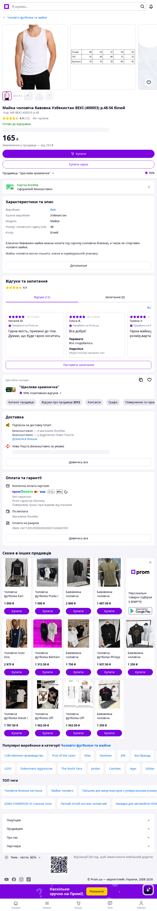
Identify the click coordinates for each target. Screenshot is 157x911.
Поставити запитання (78, 365)
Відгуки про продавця (61, 402)
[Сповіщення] (151, 6)
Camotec (115, 768)
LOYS (7, 768)
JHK (123, 755)
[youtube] (6, 879)
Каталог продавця (21, 402)
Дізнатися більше (24, 439)
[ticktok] (28, 879)
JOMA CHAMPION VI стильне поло (28, 804)
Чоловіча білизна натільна (23, 790)
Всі (149, 307)
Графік (113, 402)
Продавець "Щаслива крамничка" (26, 173)
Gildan (150, 768)
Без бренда (142, 755)
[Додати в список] (149, 82)
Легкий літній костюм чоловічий (84, 804)
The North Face (71, 768)
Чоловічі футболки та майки (86, 745)
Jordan (95, 768)
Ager (133, 768)
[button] (78, 154)
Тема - (20, 857)
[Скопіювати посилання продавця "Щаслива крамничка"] (140, 379)
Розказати (97, 891)
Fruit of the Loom (63, 755)
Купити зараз (78, 164)
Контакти (94, 402)
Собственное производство (23, 755)
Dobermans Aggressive (36, 768)
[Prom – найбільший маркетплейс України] (6, 6)
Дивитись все (78, 462)
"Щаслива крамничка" (39, 387)
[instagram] (21, 879)
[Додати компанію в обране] (149, 379)
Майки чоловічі (62, 790)
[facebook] (13, 879)
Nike (87, 755)
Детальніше (78, 265)
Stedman (106, 755)
